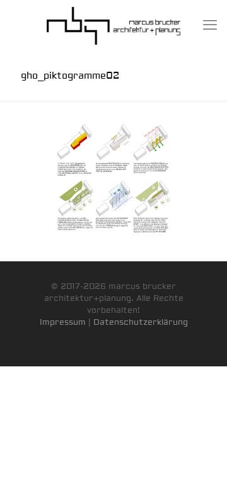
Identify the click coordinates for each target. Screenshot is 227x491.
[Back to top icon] (201, 465)
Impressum (63, 322)
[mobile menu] (210, 25)
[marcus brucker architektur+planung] (113, 25)
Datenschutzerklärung (140, 322)
